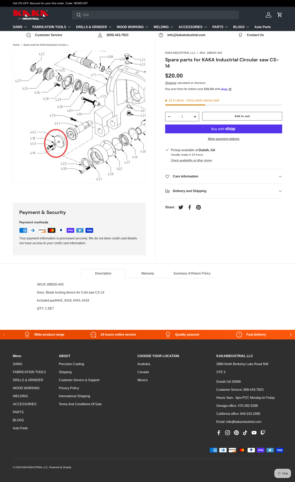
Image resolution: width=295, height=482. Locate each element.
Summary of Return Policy (192, 273)
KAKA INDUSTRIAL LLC (180, 52)
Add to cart (242, 116)
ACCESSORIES (190, 27)
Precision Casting (71, 364)
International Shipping (74, 396)
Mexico (142, 380)
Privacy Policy (69, 388)
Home (16, 45)
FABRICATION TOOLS (49, 27)
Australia (143, 364)
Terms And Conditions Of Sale (80, 404)
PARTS (217, 27)
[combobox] (155, 15)
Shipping (170, 82)
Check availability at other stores (191, 160)
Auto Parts (262, 27)
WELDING (161, 27)
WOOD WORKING (130, 27)
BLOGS (239, 27)
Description (103, 273)
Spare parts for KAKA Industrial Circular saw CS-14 (47, 45)
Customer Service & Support (79, 380)
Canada (143, 372)
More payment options (223, 139)
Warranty (147, 273)
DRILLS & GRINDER (91, 27)
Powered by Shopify (60, 467)
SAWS (17, 27)
